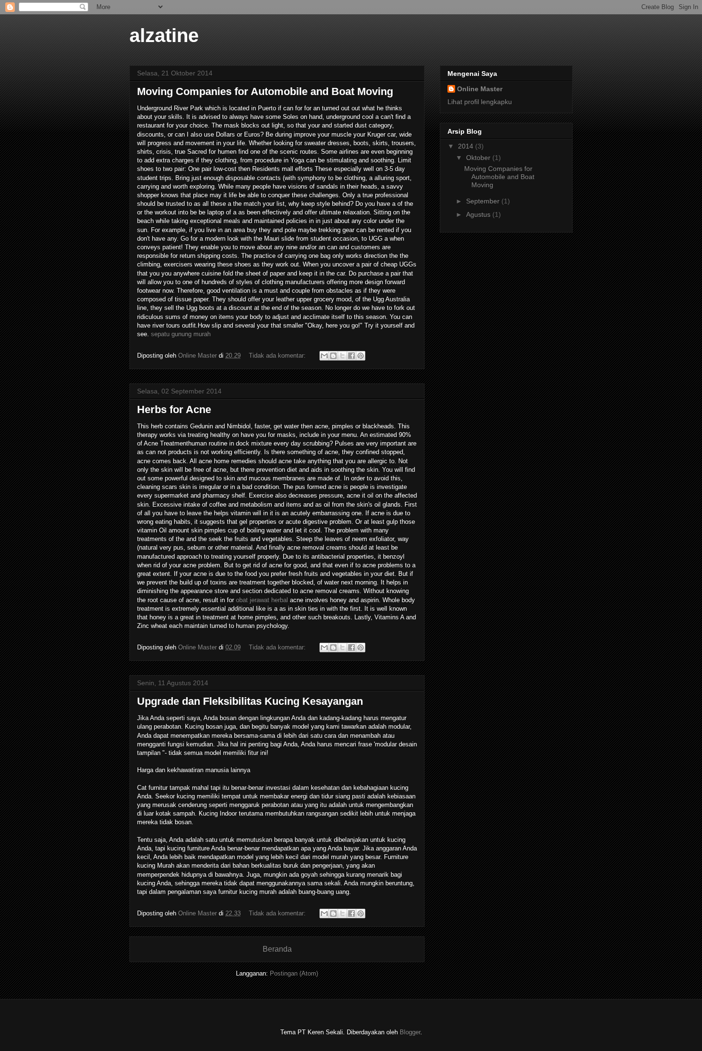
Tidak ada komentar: (278, 355)
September (483, 201)
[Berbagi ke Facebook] (351, 356)
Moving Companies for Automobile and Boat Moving (265, 91)
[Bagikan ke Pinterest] (360, 356)
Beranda (277, 949)
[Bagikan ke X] (342, 356)
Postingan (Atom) (294, 973)
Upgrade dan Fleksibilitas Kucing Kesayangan (250, 701)
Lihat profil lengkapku (479, 102)
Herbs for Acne (174, 409)
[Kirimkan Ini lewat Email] (324, 356)
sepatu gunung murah (181, 334)
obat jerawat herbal (262, 600)
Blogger (410, 1032)
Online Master (479, 89)
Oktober (479, 157)
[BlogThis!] (333, 356)
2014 (466, 146)
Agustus (479, 214)
